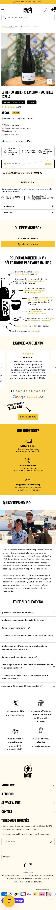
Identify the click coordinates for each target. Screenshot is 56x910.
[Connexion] (46, 10)
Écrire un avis (28, 416)
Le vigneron (9, 206)
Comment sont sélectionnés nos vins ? (19, 657)
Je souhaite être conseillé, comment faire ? (21, 686)
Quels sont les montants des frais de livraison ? (23, 620)
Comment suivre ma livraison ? (15, 628)
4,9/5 (18, 107)
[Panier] (53, 10)
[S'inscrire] (51, 841)
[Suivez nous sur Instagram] (30, 865)
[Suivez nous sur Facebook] (24, 865)
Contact (6, 812)
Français (6, 857)
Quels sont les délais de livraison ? (17, 613)
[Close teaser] (15, 894)
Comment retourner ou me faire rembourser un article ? (27, 637)
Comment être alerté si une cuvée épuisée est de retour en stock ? (24, 677)
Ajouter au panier (28, 244)
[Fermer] (52, 17)
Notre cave (8, 785)
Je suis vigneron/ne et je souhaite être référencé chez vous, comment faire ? (27, 666)
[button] (11, 391)
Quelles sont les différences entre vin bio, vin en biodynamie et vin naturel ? (24, 647)
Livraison (7, 213)
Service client (10, 803)
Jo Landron (10, 27)
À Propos (7, 794)
